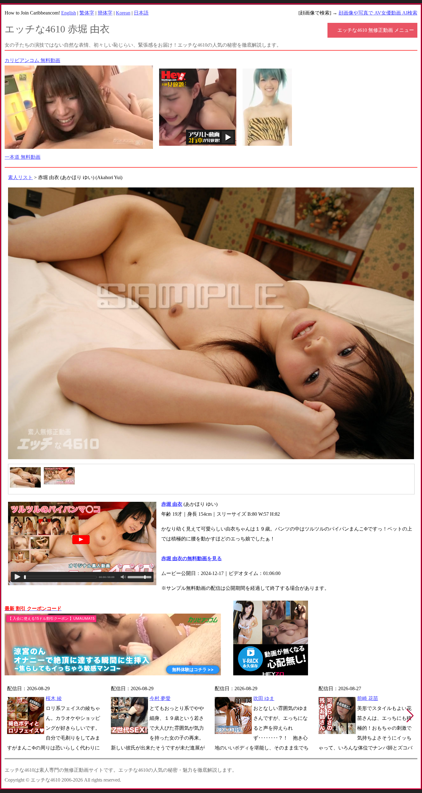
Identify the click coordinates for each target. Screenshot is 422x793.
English (68, 12)
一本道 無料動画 (22, 157)
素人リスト (20, 177)
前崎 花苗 (367, 698)
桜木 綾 (54, 698)
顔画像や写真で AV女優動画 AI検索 (378, 12)
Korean (123, 12)
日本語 (141, 12)
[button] (410, 716)
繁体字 (86, 12)
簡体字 (105, 12)
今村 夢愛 (160, 698)
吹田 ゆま (263, 698)
